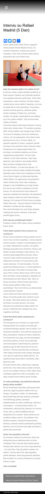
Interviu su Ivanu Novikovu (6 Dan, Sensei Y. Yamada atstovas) (22, 481)
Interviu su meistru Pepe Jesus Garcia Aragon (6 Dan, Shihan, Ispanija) (20, 476)
